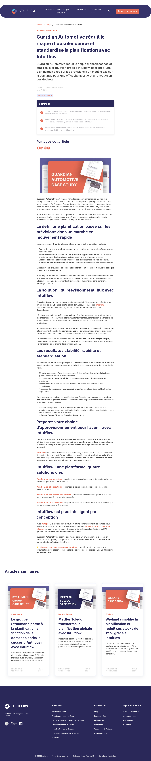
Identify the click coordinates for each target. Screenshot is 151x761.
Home (39, 24)
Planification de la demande (63, 729)
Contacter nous (129, 716)
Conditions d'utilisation (107, 756)
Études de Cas (100, 716)
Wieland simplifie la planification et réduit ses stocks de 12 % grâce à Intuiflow (122, 628)
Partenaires (128, 720)
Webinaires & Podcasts (103, 729)
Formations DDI (100, 733)
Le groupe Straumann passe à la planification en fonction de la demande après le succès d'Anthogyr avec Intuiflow (27, 633)
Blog (48, 24)
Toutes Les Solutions (60, 712)
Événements (99, 725)
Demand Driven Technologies (50, 87)
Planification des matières (63, 716)
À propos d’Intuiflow (131, 712)
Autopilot (55, 737)
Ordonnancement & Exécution (64, 725)
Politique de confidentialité (83, 756)
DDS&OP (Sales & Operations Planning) (68, 720)
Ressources (99, 720)
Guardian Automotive (45, 95)
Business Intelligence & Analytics (66, 733)
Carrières (127, 725)
